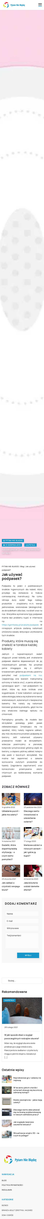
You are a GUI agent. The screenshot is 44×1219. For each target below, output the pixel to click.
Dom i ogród (7, 1215)
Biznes (5, 1205)
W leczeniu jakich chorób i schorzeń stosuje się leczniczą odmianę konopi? (27, 1090)
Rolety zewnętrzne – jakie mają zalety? (27, 1101)
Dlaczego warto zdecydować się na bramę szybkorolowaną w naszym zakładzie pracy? (27, 1112)
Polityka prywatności (12, 1185)
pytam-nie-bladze (14, 540)
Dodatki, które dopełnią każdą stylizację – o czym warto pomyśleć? (9, 852)
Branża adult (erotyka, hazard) (17, 1210)
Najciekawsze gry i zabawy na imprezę (27, 1079)
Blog (4, 1180)
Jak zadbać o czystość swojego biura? (11, 886)
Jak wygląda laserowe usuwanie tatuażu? (23, 1123)
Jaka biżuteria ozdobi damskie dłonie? (31, 886)
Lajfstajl (30, 545)
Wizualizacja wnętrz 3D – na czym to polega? (26, 1134)
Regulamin (7, 1190)
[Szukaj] (5, 981)
